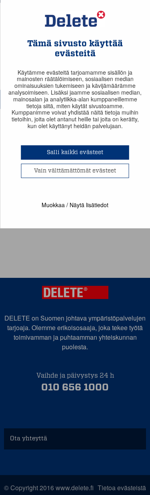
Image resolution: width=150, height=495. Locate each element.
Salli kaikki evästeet (75, 152)
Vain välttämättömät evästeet (75, 171)
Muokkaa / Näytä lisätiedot (75, 205)
